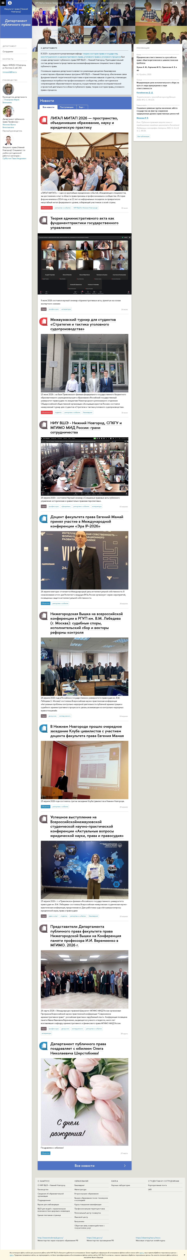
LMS (150, 1189)
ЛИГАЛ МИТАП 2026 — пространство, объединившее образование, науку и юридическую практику (84, 122)
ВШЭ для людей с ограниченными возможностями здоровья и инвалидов (54, 1209)
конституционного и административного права (62, 56)
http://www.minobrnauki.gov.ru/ (50, 1237)
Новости (47, 100)
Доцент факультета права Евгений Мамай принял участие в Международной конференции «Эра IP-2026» (86, 521)
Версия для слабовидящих (48, 1204)
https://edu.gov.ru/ (95, 1237)
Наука (114, 1181)
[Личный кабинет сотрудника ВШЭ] (176, 3)
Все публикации (143, 136)
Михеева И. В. (142, 118)
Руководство (43, 1189)
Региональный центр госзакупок (88, 1213)
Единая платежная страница (49, 1215)
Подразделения (44, 1200)
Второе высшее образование (87, 1193)
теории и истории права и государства (100, 53)
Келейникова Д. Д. (145, 92)
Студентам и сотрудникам (163, 1181)
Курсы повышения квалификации (88, 1204)
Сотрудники (8, 51)
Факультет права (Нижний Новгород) (16, 10)
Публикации (143, 48)
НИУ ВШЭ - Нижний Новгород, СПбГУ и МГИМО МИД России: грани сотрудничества (86, 427)
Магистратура (80, 1189)
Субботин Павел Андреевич (14, 158)
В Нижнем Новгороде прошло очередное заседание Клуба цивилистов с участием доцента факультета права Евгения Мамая (87, 731)
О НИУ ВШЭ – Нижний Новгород (51, 1185)
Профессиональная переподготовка (90, 1208)
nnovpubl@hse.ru (10, 72)
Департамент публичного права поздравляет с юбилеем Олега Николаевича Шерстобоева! (78, 1048)
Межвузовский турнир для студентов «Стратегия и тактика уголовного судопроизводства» (83, 324)
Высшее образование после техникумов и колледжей (91, 1199)
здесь (141, 1253)
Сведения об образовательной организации (51, 1194)
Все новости (85, 1165)
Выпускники (79, 1221)
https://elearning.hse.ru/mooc (148, 1237)
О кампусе (44, 1181)
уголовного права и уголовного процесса (102, 56)
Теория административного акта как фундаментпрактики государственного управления (84, 222)
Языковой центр (81, 1217)
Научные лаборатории (120, 1185)
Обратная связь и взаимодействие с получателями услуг (89, 1226)
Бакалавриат (80, 1185)
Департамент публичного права (16, 22)
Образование (82, 1181)
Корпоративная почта (157, 1185)
